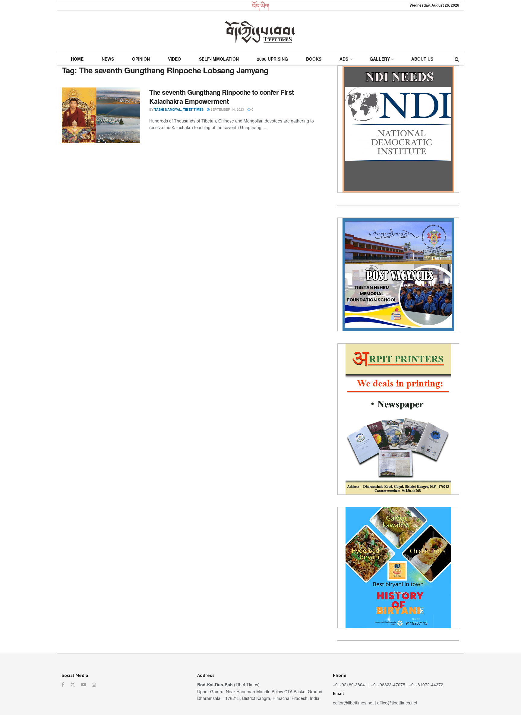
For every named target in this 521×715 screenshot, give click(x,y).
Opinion (141, 59)
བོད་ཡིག (261, 5)
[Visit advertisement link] (398, 129)
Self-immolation (219, 59)
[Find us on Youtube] (83, 684)
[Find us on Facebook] (63, 684)
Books (313, 59)
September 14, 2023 (227, 109)
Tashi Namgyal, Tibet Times (179, 109)
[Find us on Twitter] (72, 684)
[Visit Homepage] (260, 32)
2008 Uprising (272, 59)
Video (174, 59)
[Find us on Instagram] (94, 684)
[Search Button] (457, 59)
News (108, 59)
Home (77, 59)
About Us (422, 59)
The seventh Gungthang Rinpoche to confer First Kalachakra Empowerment (221, 96)
